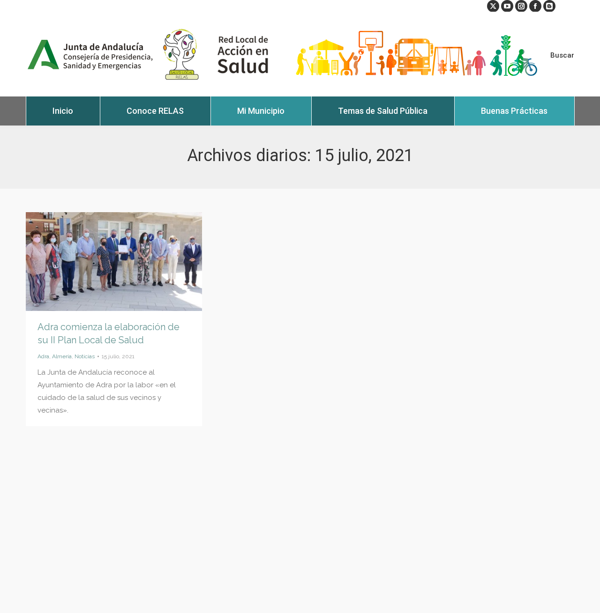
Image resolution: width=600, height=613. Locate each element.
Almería (62, 356)
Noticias (85, 356)
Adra (43, 356)
